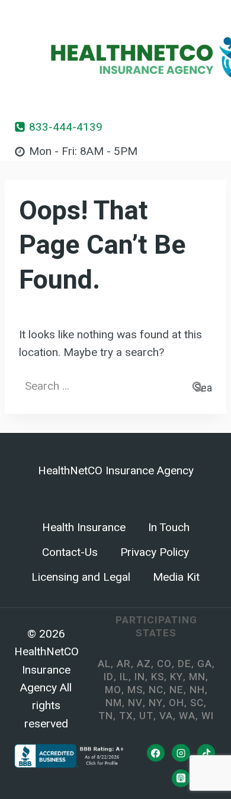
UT (146, 716)
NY (156, 703)
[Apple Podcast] (181, 778)
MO (113, 689)
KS (157, 676)
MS (135, 689)
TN (105, 716)
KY (176, 676)
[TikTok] (206, 753)
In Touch (169, 527)
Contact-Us (70, 552)
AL (104, 663)
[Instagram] (181, 753)
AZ (144, 663)
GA (204, 663)
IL (124, 676)
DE (184, 663)
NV (135, 703)
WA (187, 716)
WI (207, 716)
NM (113, 703)
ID (109, 676)
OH (176, 703)
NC (156, 689)
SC (197, 703)
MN (197, 676)
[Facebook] (156, 753)
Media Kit (176, 577)
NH (197, 689)
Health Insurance (84, 527)
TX (126, 716)
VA (166, 716)
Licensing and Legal (80, 577)
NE (176, 689)
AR (124, 663)
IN (139, 676)
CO (164, 663)
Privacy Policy (154, 552)
